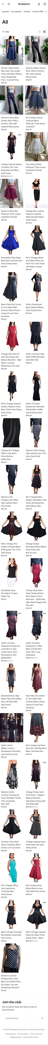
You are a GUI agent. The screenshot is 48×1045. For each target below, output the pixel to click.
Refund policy (11, 1034)
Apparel (5, 11)
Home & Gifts (38, 11)
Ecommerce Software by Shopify (32, 1029)
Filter (7, 32)
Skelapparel (14, 1029)
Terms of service (36, 1034)
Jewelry (26, 11)
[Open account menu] (39, 4)
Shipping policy (15, 1037)
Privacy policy (22, 1034)
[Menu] (3, 4)
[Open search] (9, 4)
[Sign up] (42, 1018)
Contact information (30, 1037)
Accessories (16, 11)
